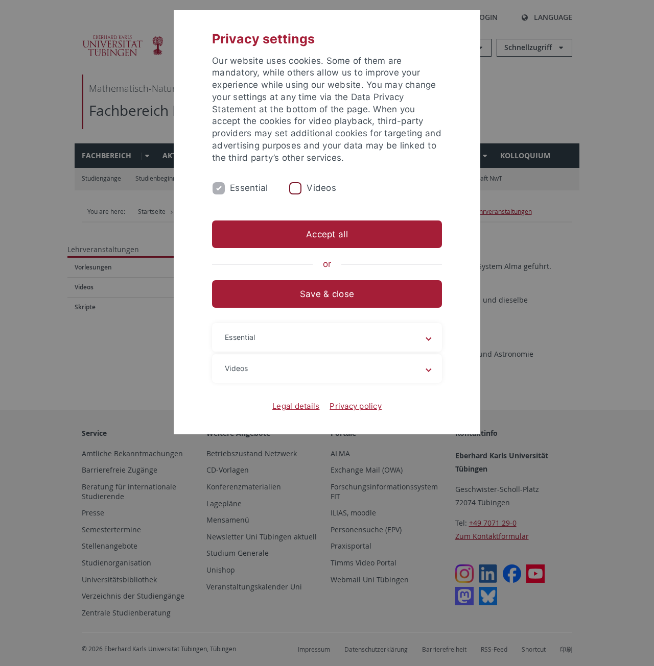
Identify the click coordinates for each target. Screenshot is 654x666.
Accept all (327, 234)
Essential (249, 188)
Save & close (327, 294)
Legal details (295, 406)
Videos (321, 188)
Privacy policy (356, 406)
